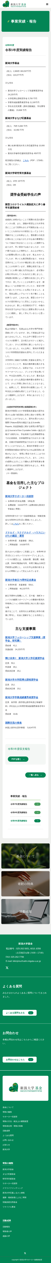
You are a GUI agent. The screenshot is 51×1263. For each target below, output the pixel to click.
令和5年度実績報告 (18, 821)
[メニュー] (47, 4)
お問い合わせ (8, 1140)
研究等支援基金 (9, 1179)
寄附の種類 (7, 1112)
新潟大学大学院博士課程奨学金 (21, 679)
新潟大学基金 (8, 1169)
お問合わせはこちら (15, 1059)
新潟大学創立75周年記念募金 (20, 580)
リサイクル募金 (9, 1207)
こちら (26, 160)
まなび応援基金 (9, 1174)
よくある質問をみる (15, 1013)
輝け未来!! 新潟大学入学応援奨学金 (24, 658)
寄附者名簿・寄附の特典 (13, 1126)
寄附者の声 (7, 1231)
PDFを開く (16, 759)
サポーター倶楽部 (10, 1117)
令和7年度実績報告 (18, 804)
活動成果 (6, 1131)
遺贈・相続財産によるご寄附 (14, 1197)
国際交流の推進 (13, 722)
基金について (8, 1107)
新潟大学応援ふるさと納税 (14, 1193)
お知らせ (6, 1145)
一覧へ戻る (34, 775)
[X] (7, 967)
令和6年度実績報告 (18, 812)
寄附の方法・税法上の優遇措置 (15, 1121)
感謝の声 (6, 1236)
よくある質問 (8, 1135)
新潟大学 (6, 1149)
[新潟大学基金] (14, 4)
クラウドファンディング (13, 1188)
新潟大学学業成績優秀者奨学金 (21, 697)
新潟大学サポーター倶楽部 (19, 496)
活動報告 (6, 1227)
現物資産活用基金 (10, 1202)
